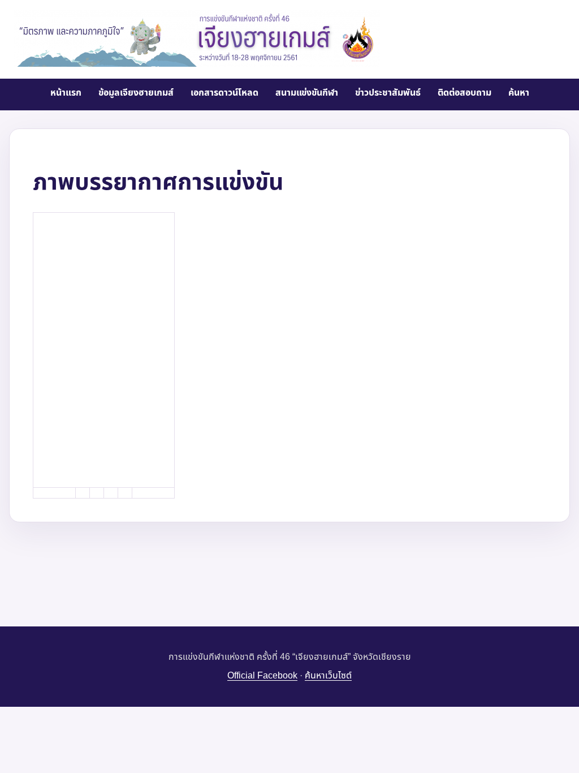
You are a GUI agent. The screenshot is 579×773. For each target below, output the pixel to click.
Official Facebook (262, 675)
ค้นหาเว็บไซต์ (328, 675)
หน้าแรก (65, 93)
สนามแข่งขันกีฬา (306, 93)
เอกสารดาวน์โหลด (224, 93)
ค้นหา (518, 93)
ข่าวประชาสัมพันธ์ (388, 93)
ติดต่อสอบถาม (464, 93)
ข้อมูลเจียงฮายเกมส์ (136, 93)
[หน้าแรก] (197, 38)
